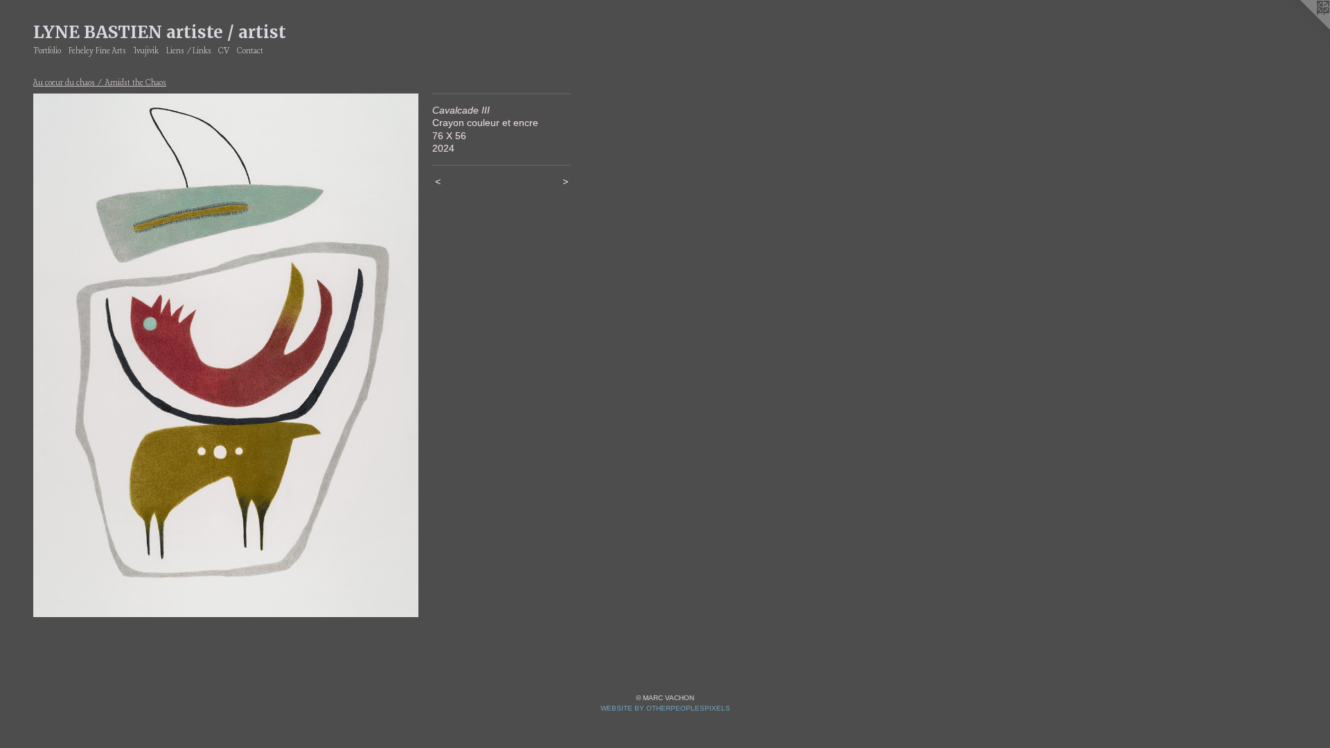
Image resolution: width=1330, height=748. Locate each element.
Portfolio (47, 51)
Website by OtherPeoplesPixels (665, 708)
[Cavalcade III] (225, 355)
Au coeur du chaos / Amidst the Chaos (99, 83)
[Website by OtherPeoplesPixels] (1302, 27)
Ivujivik (146, 51)
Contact (250, 51)
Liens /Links (188, 51)
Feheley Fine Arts (97, 51)
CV (223, 51)
